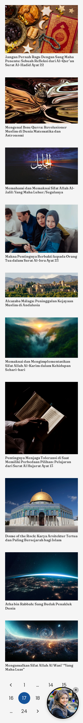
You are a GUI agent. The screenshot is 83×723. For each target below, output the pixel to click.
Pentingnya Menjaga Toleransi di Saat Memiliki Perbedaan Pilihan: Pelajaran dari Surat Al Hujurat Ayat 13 (38, 462)
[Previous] (11, 685)
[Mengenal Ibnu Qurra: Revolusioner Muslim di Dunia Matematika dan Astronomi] (41, 100)
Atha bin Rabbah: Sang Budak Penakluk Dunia (38, 606)
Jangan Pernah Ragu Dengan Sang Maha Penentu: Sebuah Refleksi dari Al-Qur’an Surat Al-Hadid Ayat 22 (39, 61)
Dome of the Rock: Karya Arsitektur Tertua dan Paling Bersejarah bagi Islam (41, 538)
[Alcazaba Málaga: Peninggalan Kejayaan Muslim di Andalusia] (41, 285)
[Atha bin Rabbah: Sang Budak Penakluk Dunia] (41, 576)
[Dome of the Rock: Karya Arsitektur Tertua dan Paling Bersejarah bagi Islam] (41, 505)
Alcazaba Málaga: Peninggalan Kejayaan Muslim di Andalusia (39, 303)
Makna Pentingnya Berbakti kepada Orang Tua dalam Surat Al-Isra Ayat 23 (41, 258)
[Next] (38, 711)
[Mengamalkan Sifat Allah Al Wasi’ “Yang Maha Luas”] (41, 641)
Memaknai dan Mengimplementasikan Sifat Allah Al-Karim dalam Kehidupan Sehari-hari (38, 365)
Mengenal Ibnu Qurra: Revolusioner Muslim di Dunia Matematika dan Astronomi (36, 131)
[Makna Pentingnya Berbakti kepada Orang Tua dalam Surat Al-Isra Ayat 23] (41, 229)
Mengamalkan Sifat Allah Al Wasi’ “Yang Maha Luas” (39, 667)
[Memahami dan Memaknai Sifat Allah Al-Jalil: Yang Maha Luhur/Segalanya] (41, 166)
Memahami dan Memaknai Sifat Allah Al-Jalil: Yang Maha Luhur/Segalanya (39, 190)
